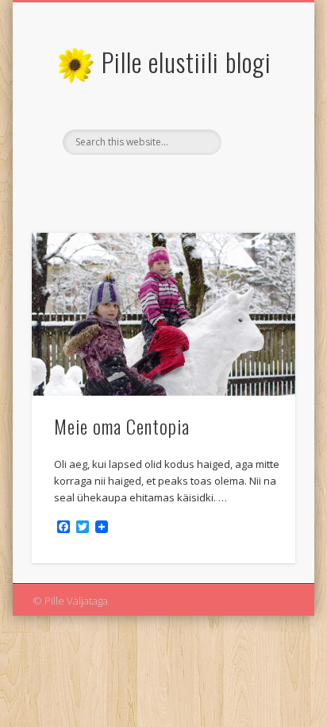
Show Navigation (256, 142)
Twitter (145, 182)
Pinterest (177, 182)
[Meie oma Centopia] (163, 314)
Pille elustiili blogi (186, 61)
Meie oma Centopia (122, 426)
